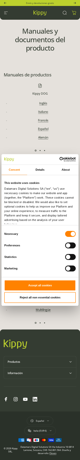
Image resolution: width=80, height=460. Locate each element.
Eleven (52, 453)
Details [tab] (40, 169)
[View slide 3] (44, 150)
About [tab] (66, 169)
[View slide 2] (40, 150)
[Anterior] (5, 3)
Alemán (43, 137)
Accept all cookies (40, 285)
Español (43, 129)
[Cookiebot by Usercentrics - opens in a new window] (59, 159)
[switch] (70, 245)
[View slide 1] (35, 150)
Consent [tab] (14, 169)
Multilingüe (43, 310)
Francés (43, 120)
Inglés (43, 103)
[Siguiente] (75, 3)
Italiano (43, 112)
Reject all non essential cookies (40, 297)
